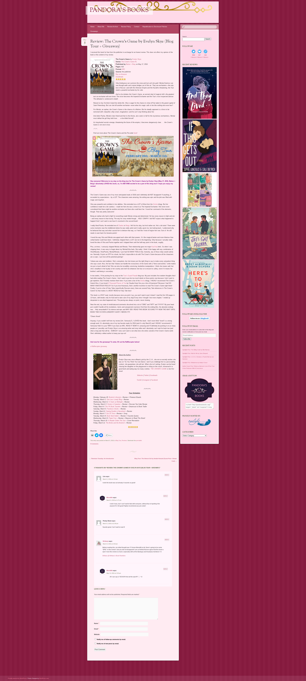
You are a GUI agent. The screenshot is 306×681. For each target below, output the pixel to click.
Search (184, 36)
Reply (167, 475)
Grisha (155, 204)
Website (140, 375)
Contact (136, 27)
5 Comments (94, 444)
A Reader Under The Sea (116, 420)
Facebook (154, 380)
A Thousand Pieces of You (117, 283)
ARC (123, 69)
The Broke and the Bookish (115, 423)
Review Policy (126, 27)
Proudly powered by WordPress (17, 678)
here (135, 133)
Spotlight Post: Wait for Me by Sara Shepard (195, 353)
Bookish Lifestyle (115, 397)
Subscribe (186, 339)
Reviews (124, 440)
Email (96, 629)
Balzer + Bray (131, 64)
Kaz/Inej (154, 247)
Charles (120, 225)
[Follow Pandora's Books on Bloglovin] (199, 319)
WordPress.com (44, 678)
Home (92, 27)
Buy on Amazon (121, 74)
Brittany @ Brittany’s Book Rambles (114, 556)
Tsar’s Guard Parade (130, 276)
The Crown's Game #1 (129, 62)
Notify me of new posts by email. (108, 644)
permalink (139, 440)
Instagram (146, 380)
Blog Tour (118, 440)
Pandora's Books (119, 10)
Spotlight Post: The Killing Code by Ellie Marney (196, 349)
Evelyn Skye (136, 59)
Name (96, 623)
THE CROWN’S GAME (159, 369)
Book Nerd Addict (113, 416)
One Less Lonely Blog (114, 399)
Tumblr (139, 380)
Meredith (109, 497)
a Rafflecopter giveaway (98, 346)
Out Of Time (110, 413)
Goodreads (119, 77)
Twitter (146, 375)
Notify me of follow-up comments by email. (111, 639)
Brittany (105, 541)
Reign (128, 225)
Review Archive (112, 27)
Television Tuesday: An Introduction (101, 458)
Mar (84, 40)
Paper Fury (113, 418)
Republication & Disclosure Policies (154, 27)
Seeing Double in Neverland (115, 411)
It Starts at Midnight (116, 402)
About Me (101, 27)
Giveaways (94, 31)
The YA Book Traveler (112, 406)
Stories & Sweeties (113, 404)
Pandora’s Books (113, 409)
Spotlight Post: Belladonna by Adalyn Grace (194, 362)
